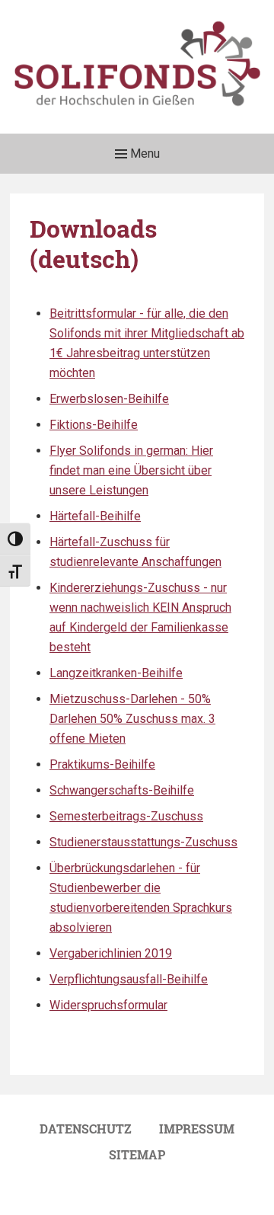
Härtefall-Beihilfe (95, 516)
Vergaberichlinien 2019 (110, 953)
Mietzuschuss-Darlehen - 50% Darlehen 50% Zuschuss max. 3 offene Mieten (132, 719)
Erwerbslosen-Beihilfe (109, 399)
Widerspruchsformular (108, 1005)
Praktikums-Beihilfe (102, 764)
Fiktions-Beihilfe (93, 424)
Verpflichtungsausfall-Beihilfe (128, 979)
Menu (143, 153)
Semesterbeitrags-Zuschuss (126, 816)
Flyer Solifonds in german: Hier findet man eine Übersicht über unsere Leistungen (131, 470)
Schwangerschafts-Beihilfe (121, 790)
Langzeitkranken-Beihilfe (116, 673)
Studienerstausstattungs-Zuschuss (143, 842)
